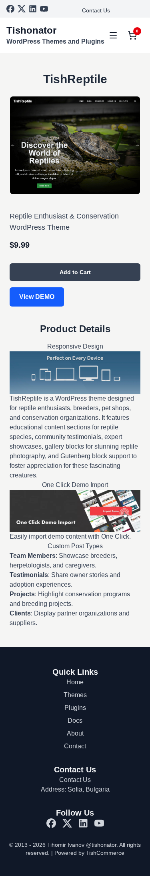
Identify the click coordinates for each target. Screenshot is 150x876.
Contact (75, 746)
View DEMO (36, 296)
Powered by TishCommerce (89, 853)
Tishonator (31, 30)
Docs (75, 720)
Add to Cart (75, 272)
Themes (75, 695)
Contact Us (96, 10)
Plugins (75, 707)
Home (75, 682)
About (75, 733)
